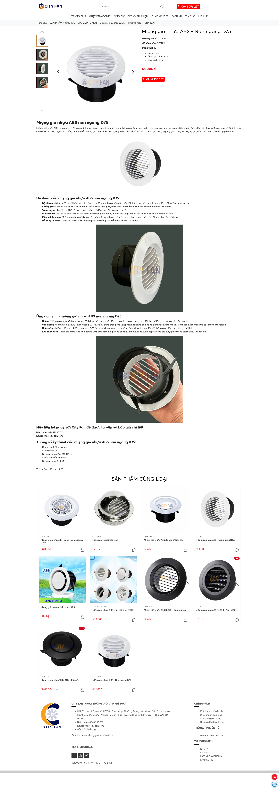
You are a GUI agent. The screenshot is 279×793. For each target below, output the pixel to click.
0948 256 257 (190, 6)
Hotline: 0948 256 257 (211, 735)
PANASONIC (207, 759)
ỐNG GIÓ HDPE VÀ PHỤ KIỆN (131, 16)
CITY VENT (149, 606)
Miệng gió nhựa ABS (47, 127)
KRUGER (204, 752)
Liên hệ (203, 16)
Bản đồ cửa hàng (86, 729)
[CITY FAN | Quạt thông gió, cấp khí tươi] (50, 6)
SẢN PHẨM (56, 22)
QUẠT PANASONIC (100, 16)
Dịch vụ (177, 16)
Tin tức (190, 16)
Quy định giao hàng (210, 718)
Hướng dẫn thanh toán (212, 722)
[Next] (132, 72)
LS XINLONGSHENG (101, 606)
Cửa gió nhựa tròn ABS (112, 22)
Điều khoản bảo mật (211, 714)
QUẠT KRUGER (160, 16)
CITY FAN (149, 22)
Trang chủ (78, 16)
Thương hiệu (134, 22)
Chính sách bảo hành (211, 711)
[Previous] (58, 72)
